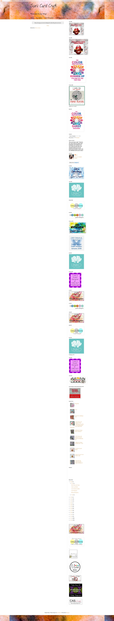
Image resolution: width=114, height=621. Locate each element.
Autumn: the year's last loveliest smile (79, 455)
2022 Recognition (49, 18)
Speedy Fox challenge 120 (79, 416)
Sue (76, 155)
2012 (71, 520)
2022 (71, 501)
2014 (71, 516)
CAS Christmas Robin (75, 488)
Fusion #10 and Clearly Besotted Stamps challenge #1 (79, 461)
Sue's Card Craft (43, 6)
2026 (71, 481)
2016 (71, 512)
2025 (71, 497)
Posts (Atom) (37, 27)
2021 (71, 502)
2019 (71, 506)
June (72, 483)
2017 (71, 510)
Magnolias (77, 403)
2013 (71, 518)
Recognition (39, 18)
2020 (71, 504)
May (72, 494)
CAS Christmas (74, 490)
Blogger (67, 612)
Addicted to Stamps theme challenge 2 (78, 431)
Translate (77, 137)
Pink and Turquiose (74, 492)
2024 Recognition (60, 18)
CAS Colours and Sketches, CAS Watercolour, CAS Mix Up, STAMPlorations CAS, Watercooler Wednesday (77, 424)
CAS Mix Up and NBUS (78, 449)
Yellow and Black (74, 486)
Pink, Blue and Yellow (75, 485)
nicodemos (59, 612)
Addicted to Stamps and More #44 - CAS (79, 443)
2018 (71, 508)
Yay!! (76, 409)
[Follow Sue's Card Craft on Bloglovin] (74, 163)
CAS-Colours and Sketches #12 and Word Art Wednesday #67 (79, 438)
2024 (71, 499)
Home (32, 18)
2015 (71, 514)
